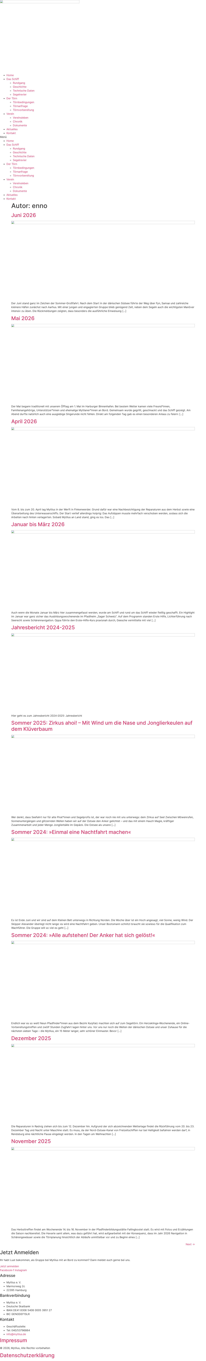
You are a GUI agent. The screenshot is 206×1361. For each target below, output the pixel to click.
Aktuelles (12, 129)
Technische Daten (23, 90)
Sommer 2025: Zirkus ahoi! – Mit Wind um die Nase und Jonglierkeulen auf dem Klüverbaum (101, 726)
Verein (10, 113)
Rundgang (19, 82)
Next (190, 1244)
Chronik (17, 121)
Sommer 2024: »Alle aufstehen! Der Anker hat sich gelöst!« (83, 935)
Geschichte (19, 86)
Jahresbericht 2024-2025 (43, 627)
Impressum (13, 1340)
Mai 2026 (22, 318)
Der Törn (11, 98)
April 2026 (24, 421)
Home (10, 75)
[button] (103, 137)
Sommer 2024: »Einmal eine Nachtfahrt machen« (71, 832)
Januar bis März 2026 (38, 524)
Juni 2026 (23, 215)
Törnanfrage (20, 106)
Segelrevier (20, 94)
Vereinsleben (20, 117)
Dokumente (20, 125)
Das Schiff (12, 79)
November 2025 (31, 1141)
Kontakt (11, 133)
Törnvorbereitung (23, 109)
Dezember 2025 (31, 1038)
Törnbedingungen (23, 102)
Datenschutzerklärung (27, 1355)
